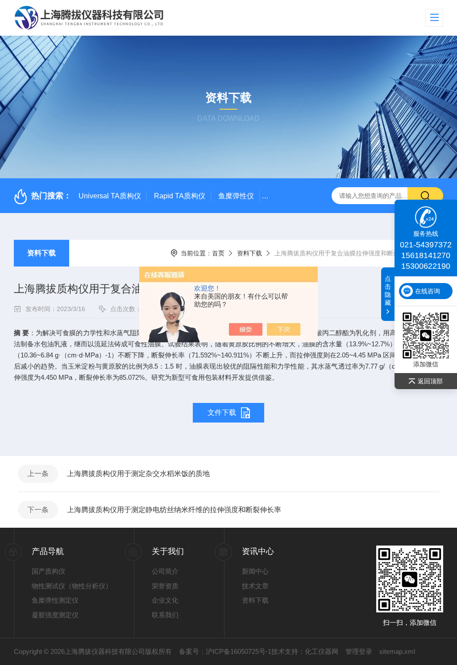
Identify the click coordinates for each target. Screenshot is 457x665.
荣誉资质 (165, 586)
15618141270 (425, 255)
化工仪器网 (321, 651)
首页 (218, 253)
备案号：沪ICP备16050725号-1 (225, 651)
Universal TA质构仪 (110, 196)
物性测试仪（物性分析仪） (72, 586)
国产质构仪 (48, 571)
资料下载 (41, 253)
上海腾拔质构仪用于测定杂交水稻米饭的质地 (138, 473)
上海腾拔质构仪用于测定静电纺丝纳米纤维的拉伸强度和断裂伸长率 (174, 509)
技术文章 (255, 586)
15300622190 (425, 266)
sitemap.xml (397, 651)
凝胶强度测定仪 (55, 615)
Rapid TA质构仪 (179, 196)
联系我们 (165, 615)
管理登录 (358, 651)
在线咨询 (427, 291)
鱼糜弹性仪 (236, 196)
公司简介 (165, 571)
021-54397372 (426, 244)
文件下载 (222, 412)
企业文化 (165, 600)
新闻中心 (255, 571)
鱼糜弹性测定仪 (55, 600)
